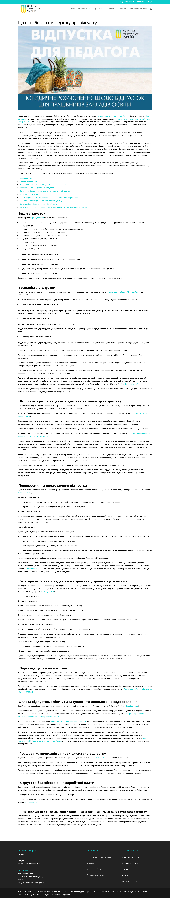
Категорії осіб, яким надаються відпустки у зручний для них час (46, 191)
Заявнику (109, 9)
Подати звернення (127, 2)
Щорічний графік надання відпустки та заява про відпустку (44, 184)
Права (97, 9)
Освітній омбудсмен (79, 9)
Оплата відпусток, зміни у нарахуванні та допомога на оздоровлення (49, 197)
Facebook (22, 854)
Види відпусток (26, 178)
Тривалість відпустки (28, 181)
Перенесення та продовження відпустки (37, 188)
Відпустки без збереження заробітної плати (38, 204)
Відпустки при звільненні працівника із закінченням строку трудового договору (53, 207)
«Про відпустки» (37, 217)
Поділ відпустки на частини (31, 194)
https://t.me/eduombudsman (29, 863)
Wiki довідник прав (138, 9)
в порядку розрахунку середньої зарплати (68, 721)
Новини (123, 9)
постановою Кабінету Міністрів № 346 (124, 292)
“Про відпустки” (131, 384)
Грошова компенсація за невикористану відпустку (41, 201)
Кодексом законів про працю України (113, 116)
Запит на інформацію (144, 2)
